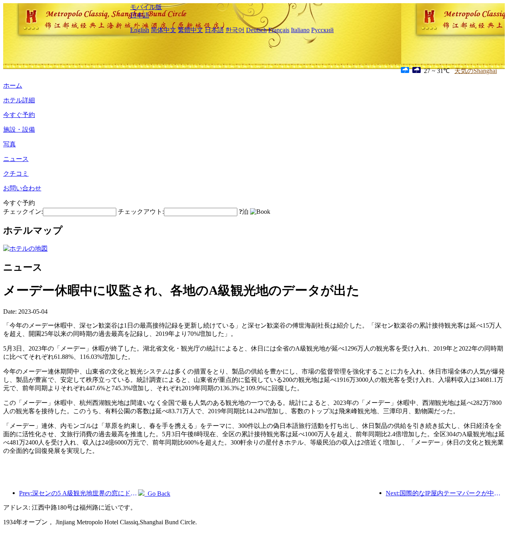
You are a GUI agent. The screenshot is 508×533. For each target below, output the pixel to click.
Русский (322, 30)
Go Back (157, 493)
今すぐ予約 (19, 114)
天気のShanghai (475, 70)
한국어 (234, 30)
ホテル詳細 (19, 100)
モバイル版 (146, 7)
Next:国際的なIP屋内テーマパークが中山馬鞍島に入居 (445, 493)
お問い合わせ (22, 188)
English (139, 30)
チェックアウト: (141, 211)
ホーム (12, 85)
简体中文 (163, 30)
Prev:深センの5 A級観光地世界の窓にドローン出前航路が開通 (78, 493)
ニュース (16, 158)
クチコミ (16, 173)
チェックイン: (23, 211)
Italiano (300, 30)
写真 (9, 144)
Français (278, 30)
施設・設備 (19, 129)
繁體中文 (190, 30)
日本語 (139, 15)
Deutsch (256, 30)
